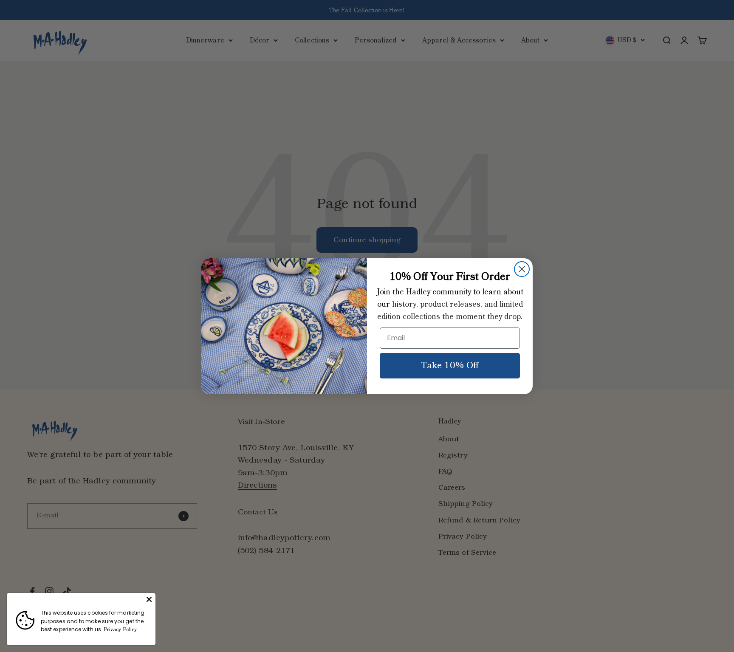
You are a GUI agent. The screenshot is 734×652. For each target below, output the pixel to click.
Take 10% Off (450, 365)
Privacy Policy (120, 629)
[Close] (149, 599)
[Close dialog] (521, 269)
